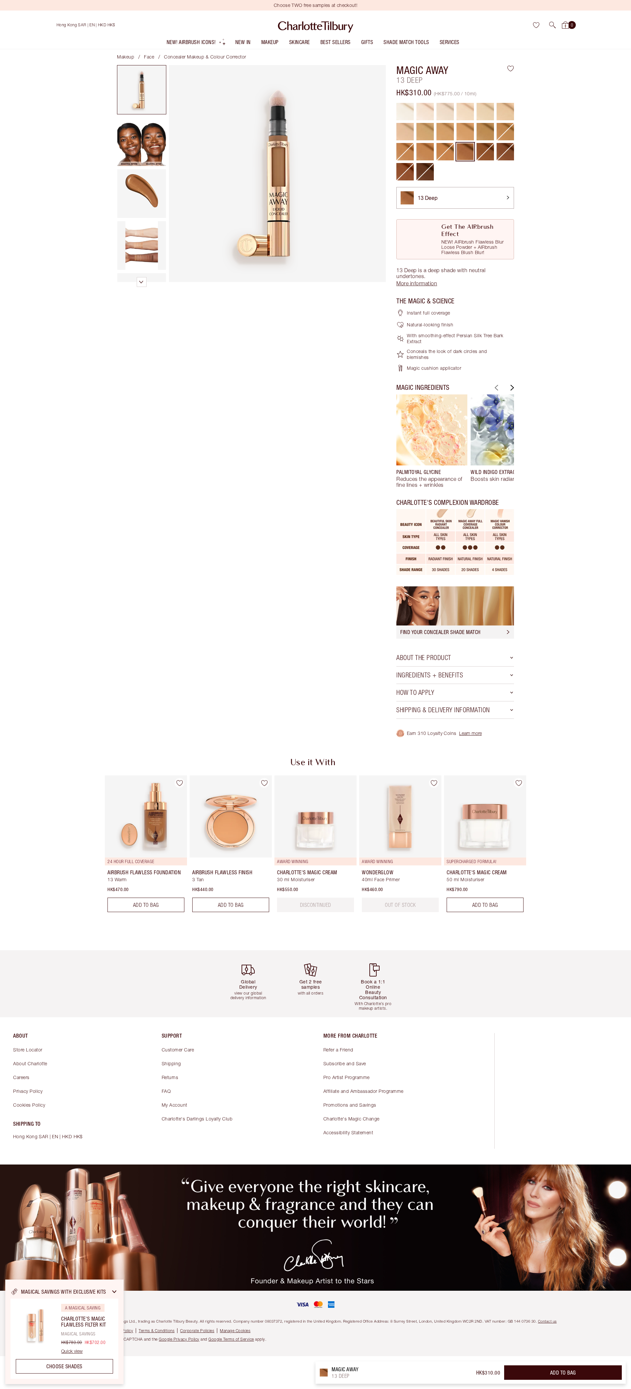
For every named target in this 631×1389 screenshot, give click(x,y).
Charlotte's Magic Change (351, 1118)
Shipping (171, 1063)
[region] (64, 1332)
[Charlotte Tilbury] (316, 25)
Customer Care (178, 1049)
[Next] (511, 387)
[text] (315, 905)
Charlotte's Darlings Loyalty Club (197, 1118)
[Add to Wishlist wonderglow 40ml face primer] (434, 783)
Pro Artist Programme (346, 1077)
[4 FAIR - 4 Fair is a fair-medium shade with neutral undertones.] (465, 111)
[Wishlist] (536, 25)
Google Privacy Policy (179, 1339)
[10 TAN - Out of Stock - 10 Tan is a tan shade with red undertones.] (505, 131)
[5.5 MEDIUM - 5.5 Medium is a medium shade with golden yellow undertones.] (505, 111)
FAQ (166, 1091)
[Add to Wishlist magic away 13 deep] (510, 68)
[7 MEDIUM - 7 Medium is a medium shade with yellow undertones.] (425, 131)
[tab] (141, 89)
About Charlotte (30, 1063)
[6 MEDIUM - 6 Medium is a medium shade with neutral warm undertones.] (405, 131)
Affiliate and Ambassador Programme (363, 1091)
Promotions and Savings (349, 1105)
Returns (170, 1077)
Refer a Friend (338, 1049)
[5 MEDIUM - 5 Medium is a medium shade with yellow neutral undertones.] (485, 111)
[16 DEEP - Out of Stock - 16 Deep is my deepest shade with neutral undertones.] (425, 171)
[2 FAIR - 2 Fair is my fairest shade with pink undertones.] (425, 111)
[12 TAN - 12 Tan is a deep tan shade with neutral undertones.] (425, 151)
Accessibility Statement (348, 1132)
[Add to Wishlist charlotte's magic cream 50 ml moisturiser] (519, 783)
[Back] (495, 387)
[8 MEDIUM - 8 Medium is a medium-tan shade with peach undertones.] (465, 131)
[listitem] (196, 43)
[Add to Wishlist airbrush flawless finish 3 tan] (264, 783)
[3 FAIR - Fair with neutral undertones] (445, 111)
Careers (21, 1077)
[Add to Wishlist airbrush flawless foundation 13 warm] (179, 783)
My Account (174, 1105)
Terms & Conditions (157, 1330)
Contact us (547, 1321)
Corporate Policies (197, 1330)
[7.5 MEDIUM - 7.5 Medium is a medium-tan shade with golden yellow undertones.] (445, 131)
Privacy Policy (27, 1091)
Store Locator (27, 1049)
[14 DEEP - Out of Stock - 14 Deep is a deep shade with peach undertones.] (485, 151)
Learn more (470, 733)
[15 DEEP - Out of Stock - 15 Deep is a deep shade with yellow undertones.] (505, 151)
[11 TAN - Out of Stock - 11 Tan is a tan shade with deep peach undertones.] (405, 151)
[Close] (114, 1292)
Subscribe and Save (344, 1063)
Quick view (71, 1351)
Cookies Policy (29, 1105)
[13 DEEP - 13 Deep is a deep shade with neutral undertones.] (465, 151)
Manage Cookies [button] (235, 1330)
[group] (431, 441)
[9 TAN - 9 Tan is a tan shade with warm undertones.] (485, 131)
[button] (552, 25)
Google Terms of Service (231, 1339)
